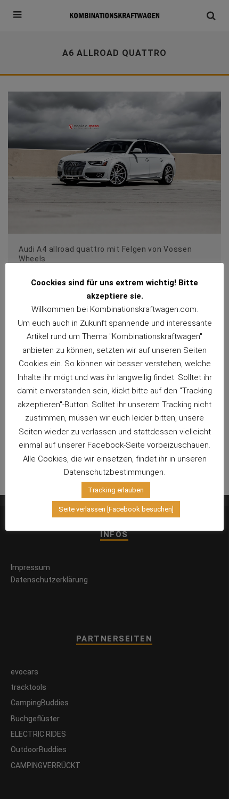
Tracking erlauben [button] (116, 490)
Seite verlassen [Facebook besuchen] (116, 509)
